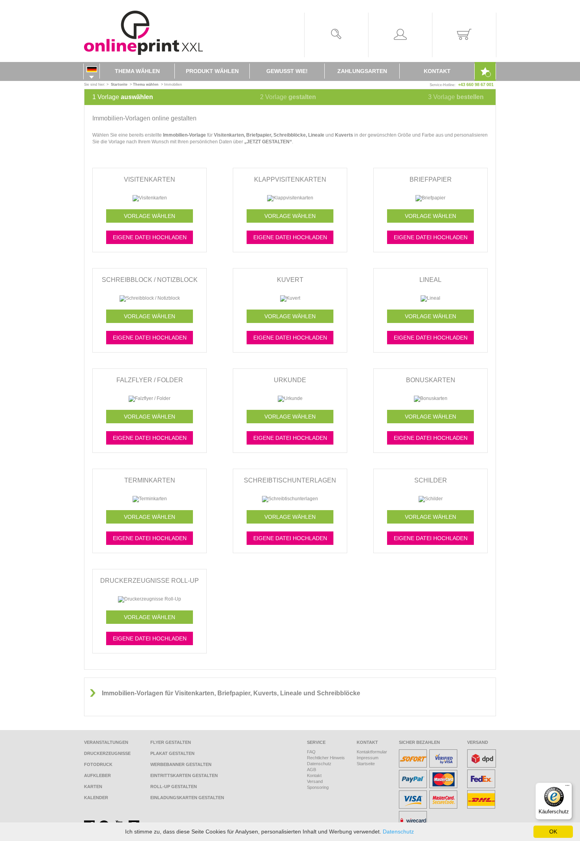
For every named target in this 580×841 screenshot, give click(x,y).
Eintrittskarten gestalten (184, 775)
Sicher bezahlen (419, 742)
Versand (315, 781)
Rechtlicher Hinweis (326, 757)
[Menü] (567, 787)
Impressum (367, 757)
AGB (311, 769)
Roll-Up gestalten (173, 786)
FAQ (311, 751)
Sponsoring (318, 787)
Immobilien (173, 84)
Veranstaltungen (106, 742)
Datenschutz (319, 763)
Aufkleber (97, 775)
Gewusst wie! (287, 71)
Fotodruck (98, 764)
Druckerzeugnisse (107, 753)
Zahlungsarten (362, 71)
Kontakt (437, 71)
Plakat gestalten (172, 753)
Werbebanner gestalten (180, 764)
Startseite (366, 763)
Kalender (96, 797)
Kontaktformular (372, 751)
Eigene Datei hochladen (150, 237)
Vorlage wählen (149, 216)
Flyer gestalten (170, 742)
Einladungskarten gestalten (187, 797)
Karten (93, 786)
